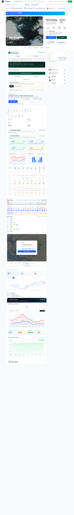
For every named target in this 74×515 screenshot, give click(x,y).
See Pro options (27, 251)
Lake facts (48, 47)
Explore (50, 1)
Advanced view (35, 4)
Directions (52, 37)
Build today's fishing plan (26, 73)
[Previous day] (9, 307)
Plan (25, 47)
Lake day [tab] (36, 56)
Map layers (36, 47)
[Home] (6, 2)
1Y (13, 277)
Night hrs (43, 200)
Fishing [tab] (18, 56)
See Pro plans (12, 101)
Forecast (30, 47)
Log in (70, 1)
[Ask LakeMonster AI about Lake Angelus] (66, 32)
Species (41, 47)
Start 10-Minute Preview (26, 248)
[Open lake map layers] (35, 18)
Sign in (11, 86)
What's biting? (18, 76)
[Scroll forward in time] (46, 208)
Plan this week (36, 76)
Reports (55, 1)
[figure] (27, 319)
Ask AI (62, 37)
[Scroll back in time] (7, 208)
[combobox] (29, 1)
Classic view (27, 4)
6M (10, 277)
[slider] (27, 213)
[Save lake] (41, 18)
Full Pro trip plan (27, 79)
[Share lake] (38, 18)
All (15, 277)
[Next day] (44, 307)
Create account (18, 86)
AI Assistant (61, 1)
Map (7, 4)
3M (8, 277)
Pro (65, 1)
